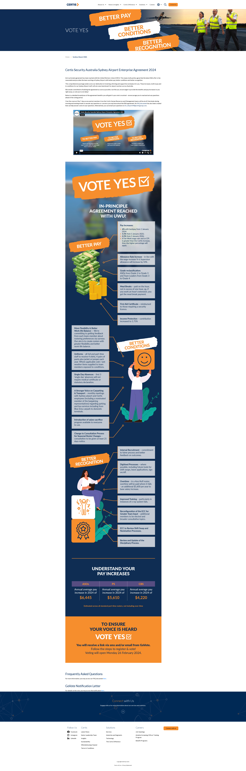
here (104, 678)
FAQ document (142, 103)
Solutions (142, 4)
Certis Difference (129, 4)
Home (67, 57)
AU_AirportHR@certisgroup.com (136, 105)
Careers (152, 4)
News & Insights (113, 4)
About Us (101, 4)
